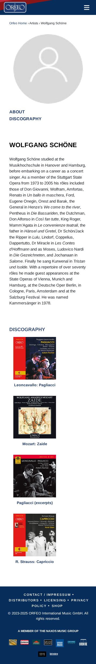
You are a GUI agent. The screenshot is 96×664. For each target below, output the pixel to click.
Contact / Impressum (47, 595)
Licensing (55, 600)
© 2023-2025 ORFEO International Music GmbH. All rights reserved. (48, 616)
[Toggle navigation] (85, 7)
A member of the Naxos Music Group (48, 631)
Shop (57, 606)
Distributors (24, 600)
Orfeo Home (18, 23)
